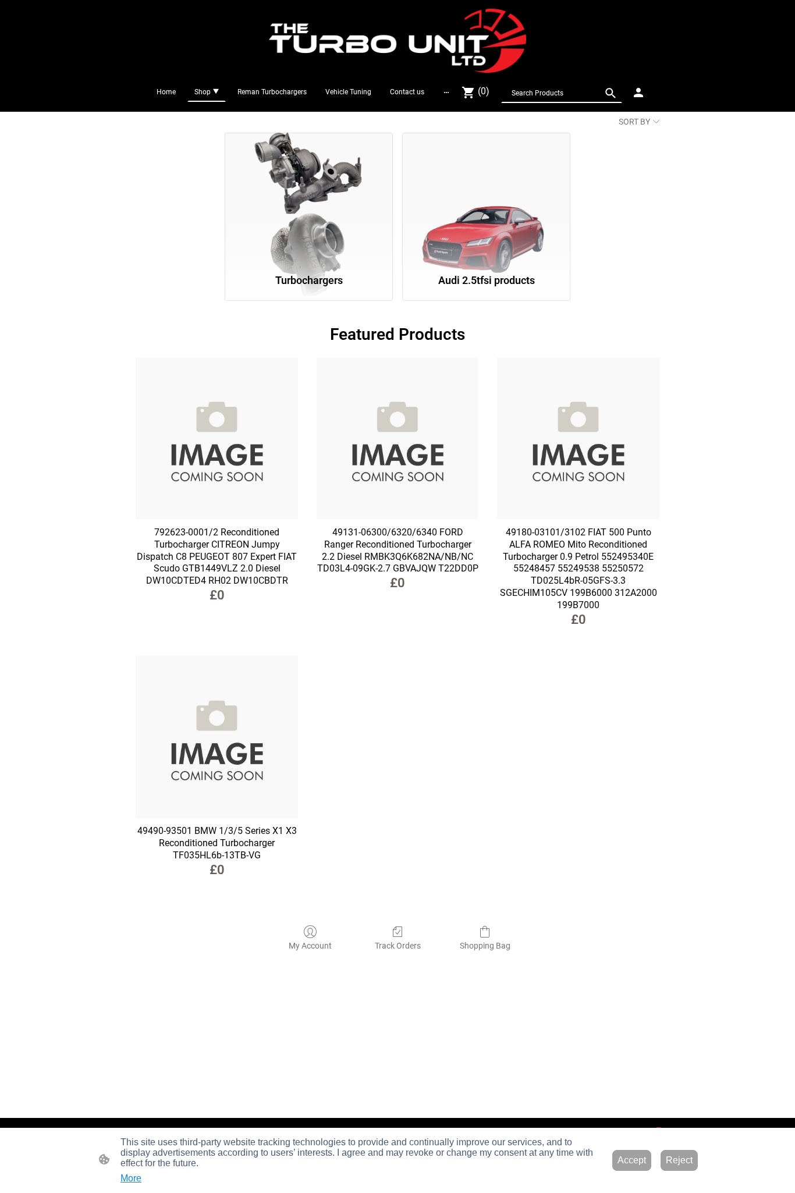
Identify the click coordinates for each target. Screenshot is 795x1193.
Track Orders (398, 945)
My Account (310, 945)
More (130, 1178)
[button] (610, 93)
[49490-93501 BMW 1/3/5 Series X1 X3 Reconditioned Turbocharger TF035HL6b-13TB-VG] (217, 737)
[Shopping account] (638, 93)
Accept (631, 1160)
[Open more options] (446, 92)
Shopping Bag (485, 945)
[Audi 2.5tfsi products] (486, 198)
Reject (679, 1160)
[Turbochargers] (309, 198)
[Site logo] (397, 41)
